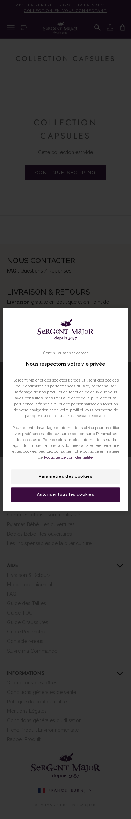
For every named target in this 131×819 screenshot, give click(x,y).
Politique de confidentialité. (69, 457)
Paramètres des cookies (66, 476)
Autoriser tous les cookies (65, 494)
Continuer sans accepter (65, 353)
